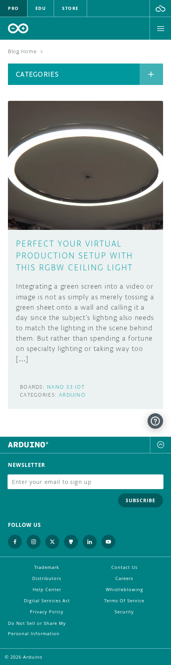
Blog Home (22, 51)
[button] (160, 8)
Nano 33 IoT (66, 387)
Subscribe (140, 500)
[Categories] (151, 74)
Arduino (72, 394)
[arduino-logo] (18, 28)
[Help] (155, 421)
